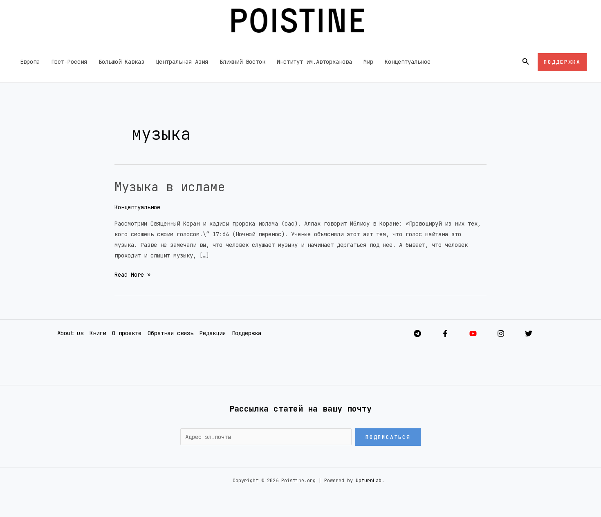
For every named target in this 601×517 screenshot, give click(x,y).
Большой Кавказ (121, 61)
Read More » (132, 273)
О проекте (126, 333)
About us (70, 333)
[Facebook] (445, 333)
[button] (525, 61)
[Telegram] (417, 333)
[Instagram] (501, 333)
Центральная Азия (182, 61)
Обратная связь (170, 333)
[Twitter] (528, 333)
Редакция (213, 333)
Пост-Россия (69, 61)
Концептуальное (408, 61)
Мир (368, 61)
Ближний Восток (242, 61)
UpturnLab (368, 480)
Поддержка (246, 333)
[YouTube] (473, 333)
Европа (30, 61)
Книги (98, 333)
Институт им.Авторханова (314, 61)
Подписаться (388, 437)
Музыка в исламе (169, 187)
